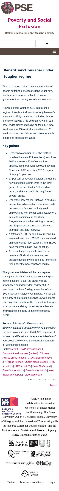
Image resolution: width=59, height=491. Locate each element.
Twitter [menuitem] (11, 482)
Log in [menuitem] (52, 482)
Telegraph (29, 374)
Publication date (34, 380)
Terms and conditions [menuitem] (32, 482)
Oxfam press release (36, 362)
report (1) (13, 370)
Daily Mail (38, 366)
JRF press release (13, 362)
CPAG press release (39, 357)
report (47, 366)
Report (14, 349)
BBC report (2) (22, 366)
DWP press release (31, 349)
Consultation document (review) (20, 353)
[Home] (29, 8)
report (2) (36, 370)
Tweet (53, 385)
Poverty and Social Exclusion (29, 23)
